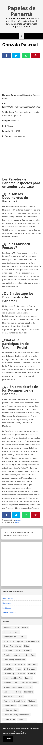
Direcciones (7, 598)
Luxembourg (9, 673)
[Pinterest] (35, 56)
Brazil (17, 627)
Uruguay (21, 719)
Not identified (16, 678)
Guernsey (18, 655)
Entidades (6, 608)
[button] (21, 36)
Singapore (28, 692)
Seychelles (17, 692)
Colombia (8, 650)
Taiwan (19, 696)
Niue (6, 678)
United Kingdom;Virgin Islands (16, 715)
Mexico (17, 522)
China (26, 646)
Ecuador (27, 650)
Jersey (18, 669)
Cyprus (18, 650)
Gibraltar (7, 655)
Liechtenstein (29, 669)
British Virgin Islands (12, 646)
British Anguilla (32, 641)
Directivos (18, 520)
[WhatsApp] (26, 56)
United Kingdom (10, 710)
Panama (28, 678)
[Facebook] (6, 56)
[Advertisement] (21, 75)
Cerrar (8, 739)
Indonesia (32, 664)
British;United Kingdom (13, 641)
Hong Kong (30, 655)
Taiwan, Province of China (14, 701)
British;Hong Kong (11, 632)
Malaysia (21, 673)
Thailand (31, 701)
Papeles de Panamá (21, 11)
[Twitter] (16, 56)
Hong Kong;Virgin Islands (14, 664)
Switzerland (9, 696)
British (25, 627)
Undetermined (10, 705)
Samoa (6, 692)
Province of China (11, 682)
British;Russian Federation (15, 637)
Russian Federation (29, 682)
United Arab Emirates (28, 705)
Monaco (31, 673)
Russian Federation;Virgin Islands (18, 687)
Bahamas (7, 627)
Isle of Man (8, 669)
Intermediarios (9, 612)
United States (9, 719)
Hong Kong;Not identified (14, 660)
